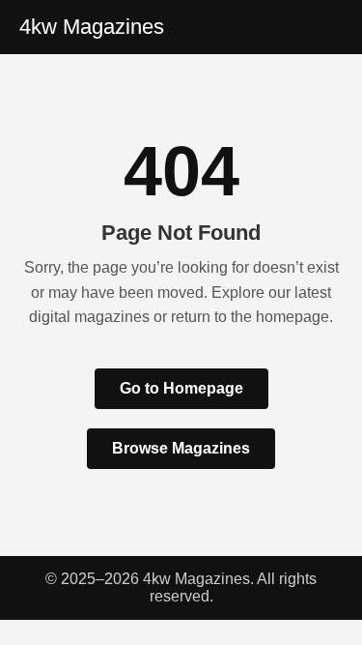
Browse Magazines (181, 448)
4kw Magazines (91, 27)
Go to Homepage (181, 388)
